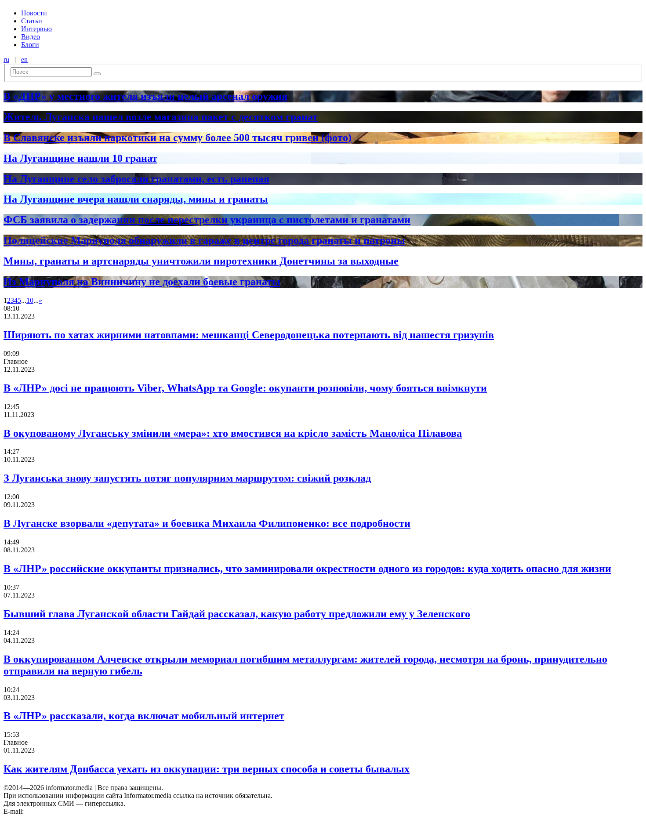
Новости (34, 13)
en (24, 59)
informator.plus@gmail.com (64, 811)
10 (29, 300)
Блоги (30, 44)
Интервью (36, 29)
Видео (30, 36)
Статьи (31, 21)
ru (6, 59)
